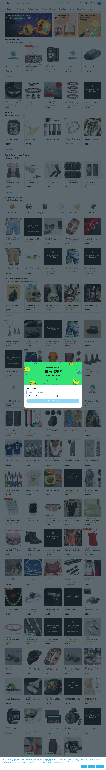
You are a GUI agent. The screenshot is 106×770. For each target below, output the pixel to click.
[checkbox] (27, 396)
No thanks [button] (53, 406)
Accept (84, 767)
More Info (100, 767)
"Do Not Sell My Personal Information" (48, 762)
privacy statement (83, 759)
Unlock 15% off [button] (53, 401)
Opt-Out (91, 767)
